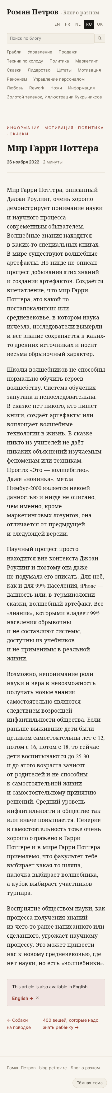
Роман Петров (53, 12)
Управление (40, 51)
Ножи (56, 87)
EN (57, 24)
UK (100, 24)
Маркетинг (86, 60)
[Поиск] (99, 38)
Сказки (14, 70)
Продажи (67, 51)
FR (67, 24)
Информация (81, 87)
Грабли (14, 51)
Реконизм (17, 79)
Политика (59, 60)
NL (78, 24)
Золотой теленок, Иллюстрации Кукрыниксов (54, 96)
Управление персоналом (59, 79)
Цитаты (64, 70)
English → (22, 998)
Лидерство (39, 70)
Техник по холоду (25, 60)
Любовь (15, 87)
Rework (36, 87)
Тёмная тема (90, 1082)
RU (89, 24)
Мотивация (89, 70)
